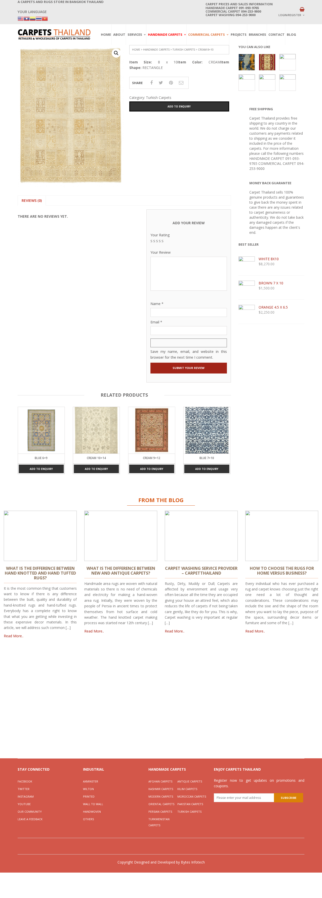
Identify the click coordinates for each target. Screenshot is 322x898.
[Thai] (39, 18)
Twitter (23, 789)
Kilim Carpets (187, 789)
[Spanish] (33, 18)
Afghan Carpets (160, 781)
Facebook (25, 781)
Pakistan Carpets (190, 804)
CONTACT (276, 34)
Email (156, 322)
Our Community (30, 811)
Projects (239, 34)
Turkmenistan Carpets (159, 822)
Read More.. (13, 635)
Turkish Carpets (184, 49)
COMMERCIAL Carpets (206, 34)
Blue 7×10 (206, 458)
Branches (257, 34)
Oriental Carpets (161, 804)
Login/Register (289, 15)
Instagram (26, 796)
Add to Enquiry (179, 106)
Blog (291, 34)
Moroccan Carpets (191, 796)
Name (157, 303)
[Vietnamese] (45, 18)
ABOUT (119, 34)
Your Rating (160, 235)
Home (106, 34)
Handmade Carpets (165, 34)
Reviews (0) (32, 200)
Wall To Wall (93, 804)
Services (135, 34)
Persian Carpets (160, 811)
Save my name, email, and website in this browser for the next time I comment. (188, 354)
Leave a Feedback (30, 819)
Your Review (160, 252)
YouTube (24, 804)
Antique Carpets (189, 781)
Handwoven (92, 811)
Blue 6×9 (41, 458)
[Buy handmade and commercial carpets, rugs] (54, 34)
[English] (21, 18)
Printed (89, 796)
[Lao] (27, 18)
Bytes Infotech (193, 862)
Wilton (88, 789)
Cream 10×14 (96, 458)
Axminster (90, 781)
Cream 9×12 (151, 458)
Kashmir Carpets (160, 789)
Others (88, 819)
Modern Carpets (160, 796)
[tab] (32, 201)
